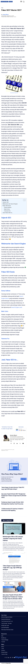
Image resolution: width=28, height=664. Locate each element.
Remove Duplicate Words (6, 617)
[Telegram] (16, 422)
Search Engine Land (16, 307)
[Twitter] (10, 422)
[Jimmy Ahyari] (6, 440)
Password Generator (5, 619)
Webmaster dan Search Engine (10, 204)
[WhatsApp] (13, 422)
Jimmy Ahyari (6, 14)
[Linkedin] (17, 443)
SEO (2, 7)
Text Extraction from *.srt (7, 621)
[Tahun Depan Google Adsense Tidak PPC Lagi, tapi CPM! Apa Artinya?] (14, 557)
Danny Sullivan (7, 207)
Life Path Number (5, 627)
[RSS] (10, 657)
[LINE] (19, 422)
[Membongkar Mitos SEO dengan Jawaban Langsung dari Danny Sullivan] (14, 528)
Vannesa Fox (7, 211)
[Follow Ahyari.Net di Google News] (21, 429)
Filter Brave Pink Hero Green (7, 629)
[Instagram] (14, 443)
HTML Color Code (5, 625)
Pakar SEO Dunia (7, 205)
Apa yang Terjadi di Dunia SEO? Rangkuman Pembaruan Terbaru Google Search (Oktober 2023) (13, 495)
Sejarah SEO (6, 202)
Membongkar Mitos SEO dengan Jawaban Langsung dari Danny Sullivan (13, 538)
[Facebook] (7, 422)
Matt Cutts (7, 209)
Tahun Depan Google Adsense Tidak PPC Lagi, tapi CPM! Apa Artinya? (12, 567)
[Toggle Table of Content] (23, 200)
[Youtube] (23, 443)
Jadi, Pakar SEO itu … (8, 212)
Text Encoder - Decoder (6, 623)
